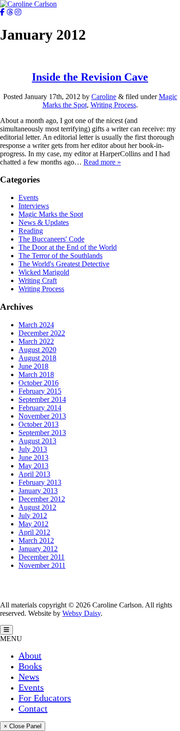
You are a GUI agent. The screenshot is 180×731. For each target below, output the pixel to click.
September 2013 (42, 432)
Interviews (33, 206)
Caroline (103, 96)
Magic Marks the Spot (50, 214)
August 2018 (37, 358)
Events (28, 197)
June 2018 (33, 366)
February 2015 (39, 391)
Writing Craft (37, 280)
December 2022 (41, 333)
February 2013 (39, 482)
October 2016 (38, 383)
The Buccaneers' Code (51, 239)
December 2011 (41, 557)
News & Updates (43, 222)
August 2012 (37, 507)
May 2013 (33, 466)
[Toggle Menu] (6, 630)
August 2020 (37, 350)
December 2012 (41, 499)
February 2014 (39, 408)
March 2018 (36, 374)
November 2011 (42, 565)
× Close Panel (23, 726)
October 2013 (38, 424)
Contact (33, 708)
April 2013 (34, 474)
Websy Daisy (81, 613)
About (30, 655)
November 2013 (42, 416)
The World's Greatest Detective (63, 264)
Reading (30, 231)
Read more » (102, 162)
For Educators (44, 698)
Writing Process (113, 105)
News (28, 677)
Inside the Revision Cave (90, 77)
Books (30, 666)
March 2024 (36, 325)
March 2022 (36, 341)
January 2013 (38, 491)
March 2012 (36, 540)
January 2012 (38, 549)
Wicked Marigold (43, 272)
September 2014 (42, 399)
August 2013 (37, 441)
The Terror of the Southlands (60, 255)
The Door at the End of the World (67, 247)
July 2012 (32, 515)
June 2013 (33, 457)
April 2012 (34, 532)
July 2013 (32, 449)
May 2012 (33, 524)
